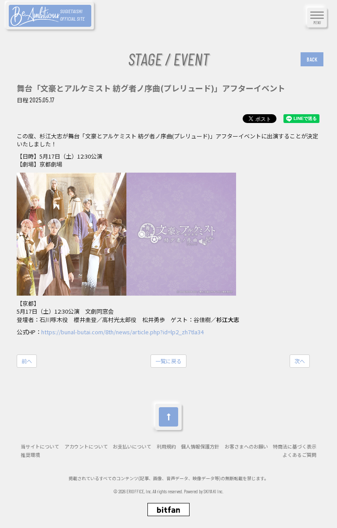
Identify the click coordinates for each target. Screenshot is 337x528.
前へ (27, 361)
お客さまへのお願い (246, 446)
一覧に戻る (168, 361)
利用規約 (166, 446)
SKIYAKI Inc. (213, 491)
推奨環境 (30, 455)
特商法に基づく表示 (294, 446)
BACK (312, 59)
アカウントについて (86, 446)
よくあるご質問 (299, 455)
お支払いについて (132, 446)
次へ (299, 361)
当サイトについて (40, 446)
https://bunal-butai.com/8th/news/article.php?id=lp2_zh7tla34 (122, 332)
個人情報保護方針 (200, 446)
